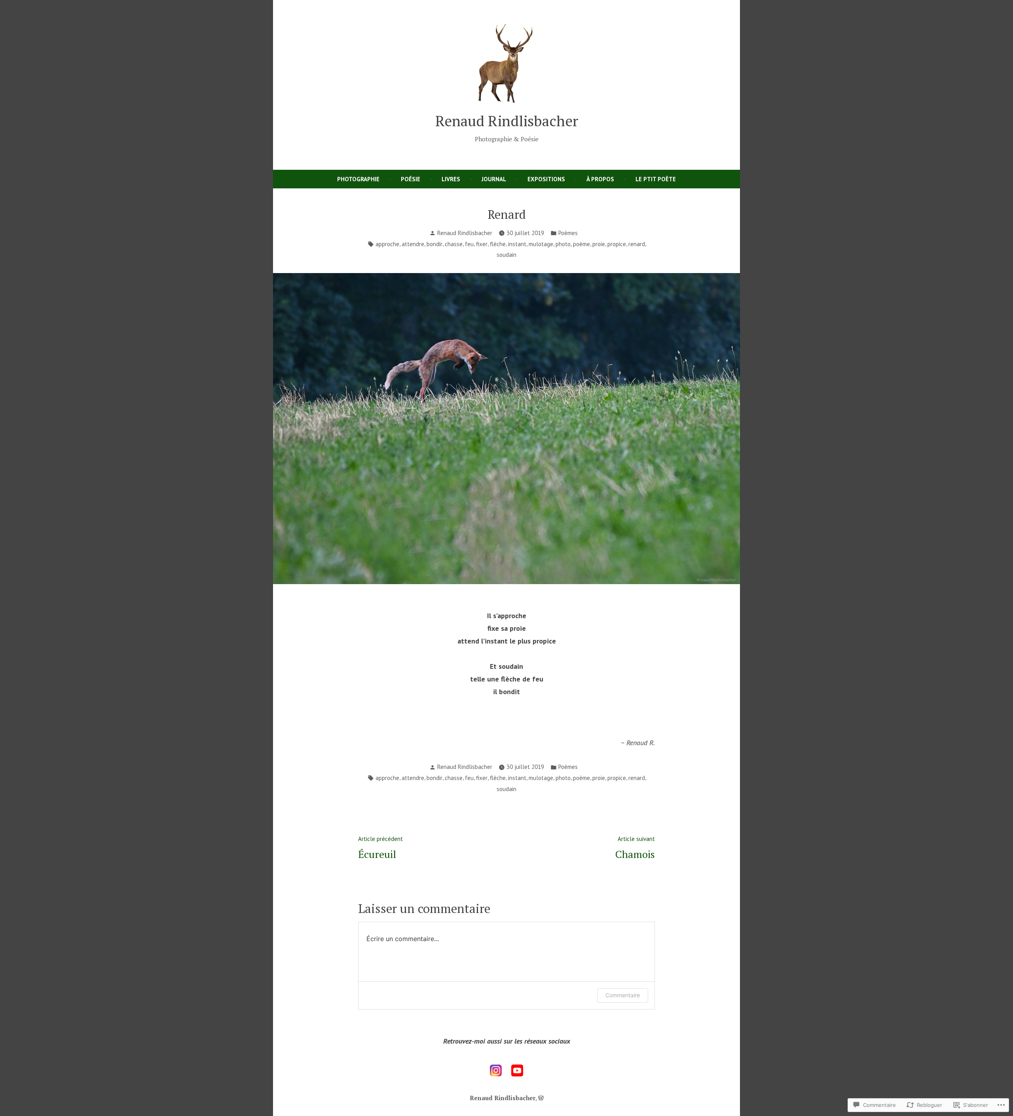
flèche (498, 244)
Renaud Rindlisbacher (506, 121)
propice (616, 244)
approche (387, 244)
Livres (451, 179)
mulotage (541, 244)
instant (517, 244)
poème (581, 244)
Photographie (358, 179)
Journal (494, 179)
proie (598, 244)
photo (563, 244)
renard (636, 244)
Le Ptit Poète (655, 179)
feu (469, 244)
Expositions (546, 179)
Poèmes (568, 233)
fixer (482, 244)
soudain (506, 254)
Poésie (410, 179)
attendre (413, 244)
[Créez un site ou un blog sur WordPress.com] (541, 1098)
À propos (600, 179)
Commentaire (622, 995)
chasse (454, 244)
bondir (434, 244)
